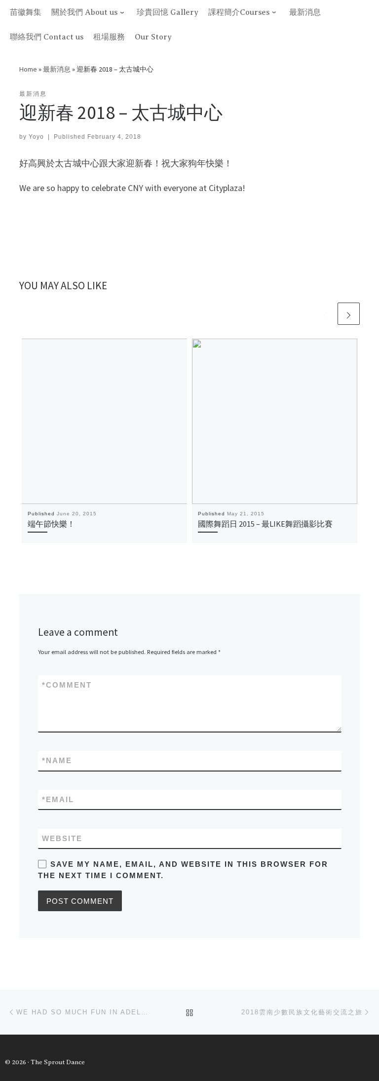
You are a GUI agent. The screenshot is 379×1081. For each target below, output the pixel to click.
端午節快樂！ (51, 524)
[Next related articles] (349, 314)
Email (58, 799)
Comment (67, 685)
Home (28, 69)
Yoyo (36, 136)
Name (57, 760)
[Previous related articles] (325, 314)
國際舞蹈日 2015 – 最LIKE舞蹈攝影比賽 (265, 524)
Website (62, 838)
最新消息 (57, 69)
